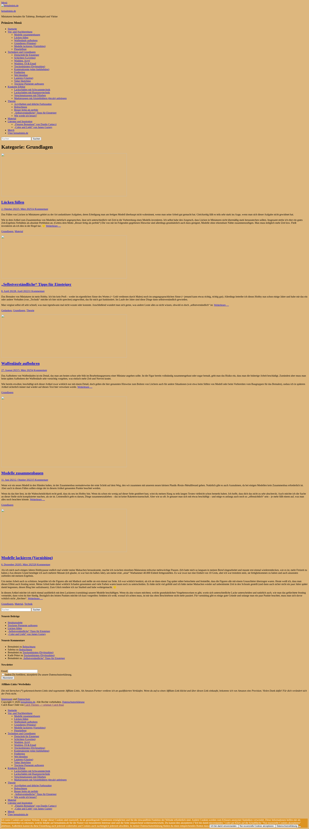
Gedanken (6, 310)
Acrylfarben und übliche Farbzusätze (33, 104)
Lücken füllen (21, 37)
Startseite (12, 28)
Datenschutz (24, 699)
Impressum (6, 699)
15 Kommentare (40, 479)
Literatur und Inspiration (20, 121)
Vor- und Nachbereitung (20, 31)
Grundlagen (7, 231)
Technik (28, 604)
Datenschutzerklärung (73, 702)
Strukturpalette (15, 622)
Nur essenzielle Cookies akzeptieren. (257, 826)
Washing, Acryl (22, 60)
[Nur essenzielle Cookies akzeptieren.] (299, 826)
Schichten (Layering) (25, 57)
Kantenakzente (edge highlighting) (31, 69)
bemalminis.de (8, 11)
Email (4, 671)
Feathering (19, 72)
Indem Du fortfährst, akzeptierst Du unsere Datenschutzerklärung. (38, 674)
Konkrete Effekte (16, 86)
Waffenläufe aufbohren (25, 40)
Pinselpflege (20, 49)
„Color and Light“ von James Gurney (33, 127)
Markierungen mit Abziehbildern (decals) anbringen (40, 98)
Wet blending (21, 75)
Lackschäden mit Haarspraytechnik (32, 92)
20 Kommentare (42, 564)
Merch (11, 130)
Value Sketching (22, 81)
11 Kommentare (36, 291)
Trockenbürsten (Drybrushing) (29, 66)
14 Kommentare (40, 209)
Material (12, 118)
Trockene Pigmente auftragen (29, 83)
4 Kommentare (39, 370)
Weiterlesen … (53, 226)
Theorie (12, 101)
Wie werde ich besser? (25, 115)
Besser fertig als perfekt (26, 109)
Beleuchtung (20, 107)
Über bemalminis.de (18, 133)
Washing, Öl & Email (25, 63)
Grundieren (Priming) (25, 43)
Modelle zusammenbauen (27, 34)
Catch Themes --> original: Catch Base (44, 704)
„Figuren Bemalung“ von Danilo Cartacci (35, 124)
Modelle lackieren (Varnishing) (30, 46)
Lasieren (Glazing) (23, 78)
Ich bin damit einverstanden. (224, 826)
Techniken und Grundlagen (22, 52)
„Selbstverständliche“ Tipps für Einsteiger (35, 112)
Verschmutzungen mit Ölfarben (30, 95)
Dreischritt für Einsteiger (26, 55)
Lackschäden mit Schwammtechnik (32, 89)
